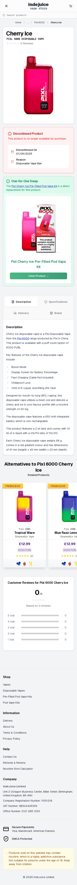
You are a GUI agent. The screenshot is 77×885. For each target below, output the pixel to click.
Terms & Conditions (15, 732)
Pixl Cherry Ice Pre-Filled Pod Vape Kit (34, 186)
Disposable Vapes (14, 690)
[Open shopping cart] (70, 6)
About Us (8, 726)
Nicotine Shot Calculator (18, 768)
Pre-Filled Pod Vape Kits (17, 696)
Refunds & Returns (14, 762)
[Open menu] (6, 6)
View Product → (38, 276)
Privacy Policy (11, 738)
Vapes (6, 684)
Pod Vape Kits (11, 702)
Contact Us (10, 756)
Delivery (8, 720)
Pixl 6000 (23, 338)
